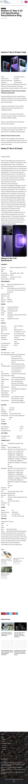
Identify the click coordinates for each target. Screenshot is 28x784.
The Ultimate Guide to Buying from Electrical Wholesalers (6, 634)
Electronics (3, 8)
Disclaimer (4, 749)
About (3, 737)
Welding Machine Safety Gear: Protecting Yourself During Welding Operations (7, 652)
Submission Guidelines (6, 743)
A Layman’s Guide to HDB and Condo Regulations (11, 767)
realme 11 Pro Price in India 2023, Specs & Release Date (5, 574)
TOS (3, 745)
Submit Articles (26, 2)
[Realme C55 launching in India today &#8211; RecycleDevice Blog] (18, 554)
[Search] (22, 2)
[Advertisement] (14, 36)
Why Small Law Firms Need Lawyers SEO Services (11, 762)
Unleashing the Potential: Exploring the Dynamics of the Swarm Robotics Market (20, 652)
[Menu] (1, 2)
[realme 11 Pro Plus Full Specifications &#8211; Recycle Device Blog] (6, 555)
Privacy (3, 747)
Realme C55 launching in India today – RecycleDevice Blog (18, 560)
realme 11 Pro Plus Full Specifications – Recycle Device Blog (6, 561)
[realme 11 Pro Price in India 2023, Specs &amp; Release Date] (6, 569)
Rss (2, 751)
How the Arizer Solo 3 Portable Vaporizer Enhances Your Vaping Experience (19, 634)
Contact (3, 741)
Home (2, 5)
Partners (3, 739)
